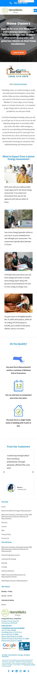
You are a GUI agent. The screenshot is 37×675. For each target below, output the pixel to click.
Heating (4, 563)
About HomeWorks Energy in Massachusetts (16, 511)
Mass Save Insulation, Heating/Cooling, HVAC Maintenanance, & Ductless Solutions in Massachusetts (16, 517)
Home (3, 507)
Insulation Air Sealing (8, 559)
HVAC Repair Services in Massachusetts (14, 581)
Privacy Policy (6, 534)
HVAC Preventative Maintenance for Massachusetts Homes (13, 576)
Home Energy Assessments (10, 555)
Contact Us (5, 538)
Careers (4, 526)
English (22, 1)
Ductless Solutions (7, 571)
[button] (35, 10)
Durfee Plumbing (20, 84)
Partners (4, 522)
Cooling (4, 567)
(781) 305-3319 (6, 626)
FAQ (2, 530)
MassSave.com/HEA (29, 665)
